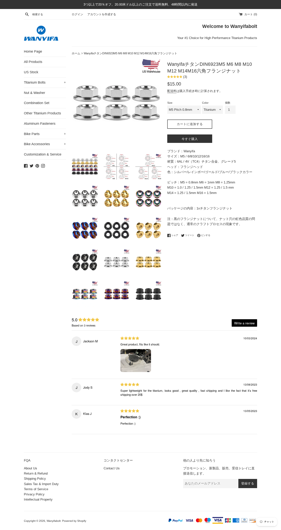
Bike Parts (45, 134)
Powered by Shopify (74, 520)
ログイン (77, 14)
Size (169, 102)
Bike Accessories (45, 144)
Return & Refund (36, 473)
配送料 (171, 91)
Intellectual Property (38, 499)
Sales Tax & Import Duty (41, 484)
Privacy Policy (34, 494)
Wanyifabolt (54, 520)
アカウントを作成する (101, 14)
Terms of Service (36, 489)
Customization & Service (42, 154)
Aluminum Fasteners (39, 123)
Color (205, 102)
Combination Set (36, 103)
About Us (30, 468)
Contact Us (112, 468)
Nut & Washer (34, 93)
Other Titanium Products (42, 113)
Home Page (33, 51)
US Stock (31, 72)
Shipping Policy (35, 478)
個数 (227, 102)
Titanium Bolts (45, 82)
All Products (33, 62)
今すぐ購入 (190, 139)
